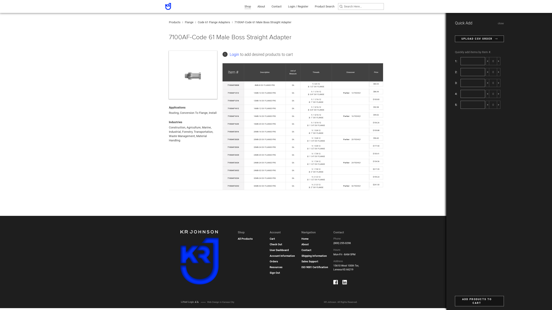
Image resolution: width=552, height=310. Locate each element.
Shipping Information (314, 255)
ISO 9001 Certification (314, 267)
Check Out (276, 244)
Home (304, 238)
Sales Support (309, 261)
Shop (248, 6)
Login (234, 54)
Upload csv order (476, 38)
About (261, 6)
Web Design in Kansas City (220, 302)
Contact (277, 6)
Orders (274, 261)
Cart (272, 238)
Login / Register (298, 6)
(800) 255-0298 (342, 243)
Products (174, 22)
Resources (276, 267)
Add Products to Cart (477, 301)
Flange (189, 22)
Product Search (325, 6)
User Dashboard (279, 250)
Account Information (282, 255)
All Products (245, 238)
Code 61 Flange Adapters (214, 22)
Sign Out (275, 272)
